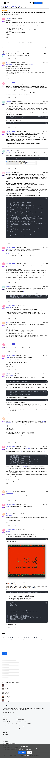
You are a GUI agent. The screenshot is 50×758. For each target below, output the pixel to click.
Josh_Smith (8, 101)
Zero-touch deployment (21, 721)
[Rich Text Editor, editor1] (25, 645)
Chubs (6, 688)
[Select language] (32, 3)
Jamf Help (5, 719)
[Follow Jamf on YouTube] (8, 712)
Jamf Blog (5, 725)
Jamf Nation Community (8, 723)
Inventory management (21, 728)
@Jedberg (8, 253)
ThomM (7, 692)
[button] (2, 3)
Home (2, 6)
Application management (21, 725)
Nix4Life (8, 62)
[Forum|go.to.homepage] (7, 3)
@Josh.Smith (8, 133)
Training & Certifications (8, 721)
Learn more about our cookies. (25, 749)
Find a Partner (6, 732)
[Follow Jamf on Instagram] (11, 712)
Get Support (7, 6)
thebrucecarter (8, 699)
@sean (43, 421)
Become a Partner (6, 730)
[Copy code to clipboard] (46, 117)
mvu (6, 684)
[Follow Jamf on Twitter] (3, 712)
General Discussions (15, 6)
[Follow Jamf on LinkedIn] (6, 712)
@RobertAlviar (9, 64)
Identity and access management (10, 743)
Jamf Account (6, 734)
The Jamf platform (20, 719)
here (32, 64)
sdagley (7, 51)
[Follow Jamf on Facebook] (13, 712)
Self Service (5, 741)
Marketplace (5, 728)
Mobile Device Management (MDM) (23, 723)
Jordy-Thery (8, 696)
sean (7, 373)
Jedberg (8, 172)
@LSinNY (8, 345)
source (24, 291)
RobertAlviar (8, 18)
